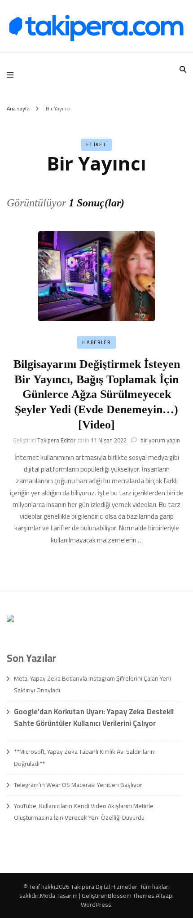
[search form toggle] (183, 69)
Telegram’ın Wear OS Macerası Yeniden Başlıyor (78, 785)
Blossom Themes (131, 895)
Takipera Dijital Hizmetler (104, 886)
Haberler (96, 342)
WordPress (96, 904)
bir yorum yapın (159, 440)
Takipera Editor (56, 440)
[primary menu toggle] (12, 74)
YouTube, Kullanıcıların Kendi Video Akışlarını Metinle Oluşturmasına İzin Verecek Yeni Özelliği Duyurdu (84, 811)
